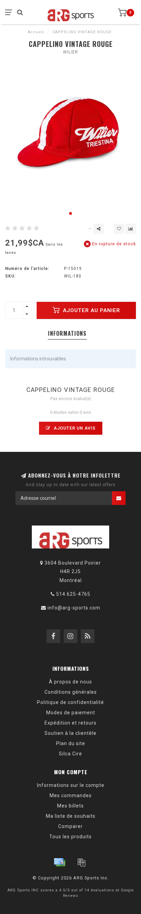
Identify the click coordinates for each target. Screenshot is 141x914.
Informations (67, 333)
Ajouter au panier (90, 310)
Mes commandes (71, 795)
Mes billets (70, 805)
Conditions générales (70, 692)
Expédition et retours (70, 723)
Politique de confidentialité (70, 702)
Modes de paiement (70, 712)
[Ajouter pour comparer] (131, 229)
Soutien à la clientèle (70, 733)
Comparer (70, 826)
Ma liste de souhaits (70, 816)
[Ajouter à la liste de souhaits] (119, 229)
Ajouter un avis (73, 428)
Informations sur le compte (70, 785)
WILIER (70, 52)
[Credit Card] (59, 862)
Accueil (36, 32)
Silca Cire (70, 753)
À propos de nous (70, 681)
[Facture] (81, 862)
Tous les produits (70, 836)
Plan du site (70, 743)
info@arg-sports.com (74, 607)
